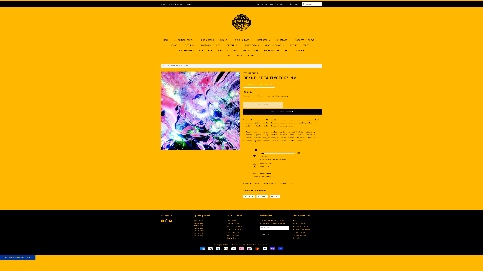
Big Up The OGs (233, 238)
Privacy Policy (299, 232)
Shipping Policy (299, 223)
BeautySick (264, 166)
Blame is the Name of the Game (273, 160)
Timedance (250, 73)
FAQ (294, 220)
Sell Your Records (234, 226)
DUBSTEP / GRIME (305, 40)
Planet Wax (251, 245)
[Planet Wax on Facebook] (162, 221)
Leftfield (232, 45)
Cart (296, 4)
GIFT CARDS (205, 50)
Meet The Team (232, 235)
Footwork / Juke (210, 45)
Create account (277, 4)
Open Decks (231, 220)
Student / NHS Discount (302, 229)
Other (306, 45)
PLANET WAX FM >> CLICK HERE (176, 4)
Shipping (261, 96)
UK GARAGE (282, 40)
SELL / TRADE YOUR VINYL (242, 55)
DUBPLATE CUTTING (228, 50)
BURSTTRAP (264, 156)
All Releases (186, 50)
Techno (189, 45)
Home (164, 66)
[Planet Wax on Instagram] (166, 221)
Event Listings (233, 232)
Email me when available (283, 111)
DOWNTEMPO (251, 45)
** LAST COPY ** (294, 50)
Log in (259, 4)
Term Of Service (299, 235)
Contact (296, 238)
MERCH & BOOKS (274, 45)
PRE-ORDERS (207, 40)
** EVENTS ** (271, 50)
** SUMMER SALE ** (185, 40)
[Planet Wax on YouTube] (170, 221)
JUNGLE (223, 40)
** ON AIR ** (250, 50)
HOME (166, 40)
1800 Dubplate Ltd (237, 245)
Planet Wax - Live (234, 229)
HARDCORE (263, 40)
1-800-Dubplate (233, 223)
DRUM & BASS (242, 40)
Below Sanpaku (266, 163)
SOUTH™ (293, 45)
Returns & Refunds (300, 226)
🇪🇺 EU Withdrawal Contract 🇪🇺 (17, 257)
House (174, 45)
